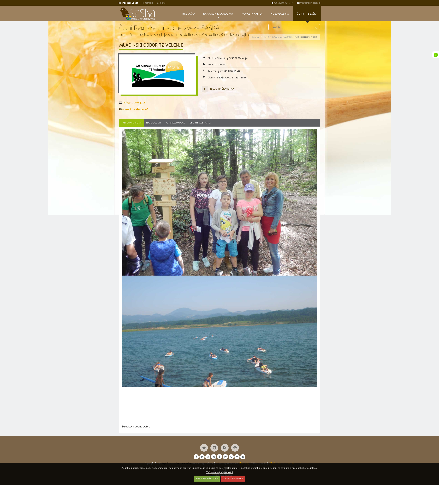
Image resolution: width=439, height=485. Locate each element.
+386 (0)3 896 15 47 (283, 2)
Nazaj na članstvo (222, 89)
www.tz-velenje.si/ (135, 109)
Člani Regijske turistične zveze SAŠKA (278, 37)
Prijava (161, 2)
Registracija (147, 2)
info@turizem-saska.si (310, 2)
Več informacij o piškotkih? (219, 472)
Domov (255, 37)
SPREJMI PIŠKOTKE (207, 478)
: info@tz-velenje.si (133, 102)
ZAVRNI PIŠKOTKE (233, 478)
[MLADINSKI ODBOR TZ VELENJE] (158, 74)
